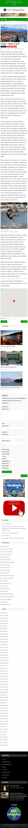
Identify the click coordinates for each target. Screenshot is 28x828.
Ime (5, 425)
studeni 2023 (5, 660)
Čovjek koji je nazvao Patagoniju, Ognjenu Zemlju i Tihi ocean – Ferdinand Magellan (4, 321)
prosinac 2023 (5, 657)
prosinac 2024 (5, 639)
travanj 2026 (5, 615)
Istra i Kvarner (5, 564)
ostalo (3, 580)
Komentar (5, 408)
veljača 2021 (5, 745)
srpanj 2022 (4, 700)
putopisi (4, 586)
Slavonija (4, 591)
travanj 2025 (5, 631)
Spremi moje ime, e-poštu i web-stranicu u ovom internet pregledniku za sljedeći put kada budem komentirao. (6, 459)
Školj (24, 321)
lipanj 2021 (4, 734)
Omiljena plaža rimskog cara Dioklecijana (10, 387)
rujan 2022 (4, 694)
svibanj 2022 (5, 705)
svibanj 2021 (5, 737)
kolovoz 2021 (5, 729)
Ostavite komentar (20, 48)
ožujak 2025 (5, 634)
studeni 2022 (5, 689)
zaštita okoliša (5, 604)
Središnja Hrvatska (6, 594)
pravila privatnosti (14, 2)
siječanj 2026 (5, 620)
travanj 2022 (5, 708)
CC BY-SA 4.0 (16, 231)
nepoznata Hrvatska (12, 46)
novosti (3, 759)
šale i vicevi (4, 588)
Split (19, 318)
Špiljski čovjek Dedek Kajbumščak (8, 367)
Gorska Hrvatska (6, 559)
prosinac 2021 (5, 718)
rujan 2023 (4, 665)
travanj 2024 (5, 652)
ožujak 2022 (5, 710)
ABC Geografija (21, 787)
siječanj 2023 (5, 684)
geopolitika (4, 557)
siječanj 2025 (5, 636)
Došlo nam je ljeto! (6, 523)
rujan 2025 (4, 626)
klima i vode (4, 570)
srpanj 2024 (4, 649)
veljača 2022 (5, 713)
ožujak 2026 (5, 618)
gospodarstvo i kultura (7, 562)
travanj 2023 (5, 676)
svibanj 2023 (5, 673)
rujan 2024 (4, 644)
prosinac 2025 (5, 623)
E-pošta (5, 433)
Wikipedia (12, 231)
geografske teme (6, 549)
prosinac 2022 (5, 686)
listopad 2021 (5, 724)
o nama (7, 2)
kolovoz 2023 (5, 668)
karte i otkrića (5, 567)
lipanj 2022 (4, 702)
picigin (14, 318)
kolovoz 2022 (5, 697)
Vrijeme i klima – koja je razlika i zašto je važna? (13, 538)
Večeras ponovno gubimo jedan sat (10, 532)
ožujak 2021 (5, 742)
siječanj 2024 (5, 655)
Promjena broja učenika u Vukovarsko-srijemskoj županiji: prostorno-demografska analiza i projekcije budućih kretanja (13, 528)
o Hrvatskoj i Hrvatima (7, 578)
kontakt (20, 2)
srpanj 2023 (4, 671)
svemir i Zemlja (5, 599)
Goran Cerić (11, 48)
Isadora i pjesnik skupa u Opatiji (8, 346)
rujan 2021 (4, 726)
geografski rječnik (6, 551)
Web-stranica (6, 440)
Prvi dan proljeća (6, 535)
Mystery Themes (15, 826)
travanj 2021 (5, 739)
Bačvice (9, 318)
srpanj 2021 (4, 731)
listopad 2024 (5, 642)
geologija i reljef (5, 554)
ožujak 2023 (5, 679)
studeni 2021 (5, 721)
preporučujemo (5, 583)
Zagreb (3, 602)
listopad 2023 (5, 663)
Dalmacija (3, 46)
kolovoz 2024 (5, 647)
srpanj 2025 (4, 628)
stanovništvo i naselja (7, 596)
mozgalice (4, 572)
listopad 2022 (5, 692)
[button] (14, 301)
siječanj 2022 (5, 716)
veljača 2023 (5, 681)
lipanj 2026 (4, 612)
